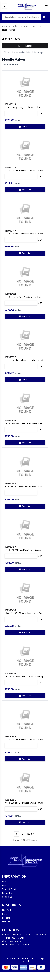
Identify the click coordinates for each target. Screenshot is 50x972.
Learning (6, 917)
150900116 (10, 167)
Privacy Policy (8, 893)
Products (15, 26)
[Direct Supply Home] (26, 6)
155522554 (10, 736)
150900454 (10, 420)
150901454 (10, 673)
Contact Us (7, 897)
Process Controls (30, 26)
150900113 (10, 104)
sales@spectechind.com (19, 944)
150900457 (10, 546)
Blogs (4, 914)
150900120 (10, 293)
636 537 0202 (16, 941)
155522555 (10, 799)
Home (5, 26)
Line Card (6, 910)
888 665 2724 (18, 938)
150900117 (10, 230)
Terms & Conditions (11, 889)
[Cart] (46, 6)
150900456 (10, 483)
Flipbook (6, 921)
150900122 (10, 357)
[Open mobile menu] (4, 6)
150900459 (10, 610)
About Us (6, 881)
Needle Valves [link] (8, 29)
